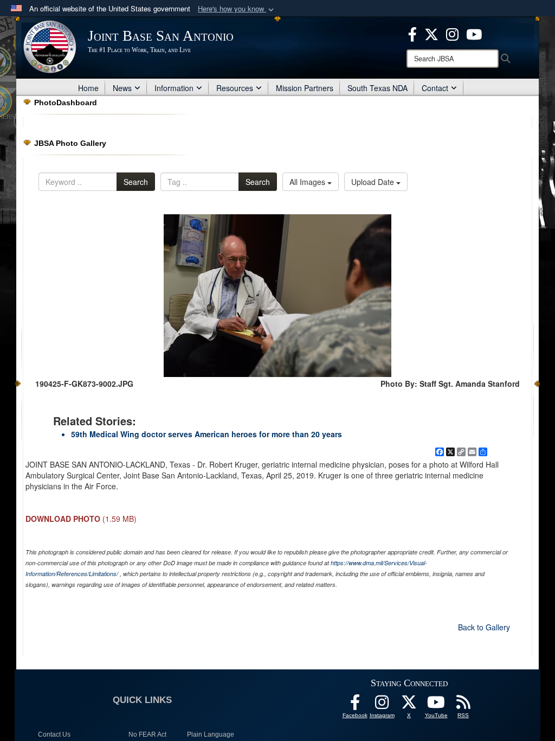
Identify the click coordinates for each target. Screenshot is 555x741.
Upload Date (373, 181)
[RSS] (463, 705)
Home (88, 87)
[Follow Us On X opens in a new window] (409, 705)
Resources (234, 87)
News (122, 87)
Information (173, 87)
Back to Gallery (484, 627)
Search (136, 181)
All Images (308, 181)
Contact (435, 87)
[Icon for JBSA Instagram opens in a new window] (452, 33)
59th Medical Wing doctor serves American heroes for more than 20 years (206, 434)
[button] (237, 9)
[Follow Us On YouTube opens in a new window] (436, 705)
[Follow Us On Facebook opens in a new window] (355, 705)
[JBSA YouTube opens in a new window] (474, 33)
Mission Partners (304, 87)
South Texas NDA (377, 87)
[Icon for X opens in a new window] (431, 33)
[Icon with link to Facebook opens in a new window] (412, 33)
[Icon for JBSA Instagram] (382, 705)
